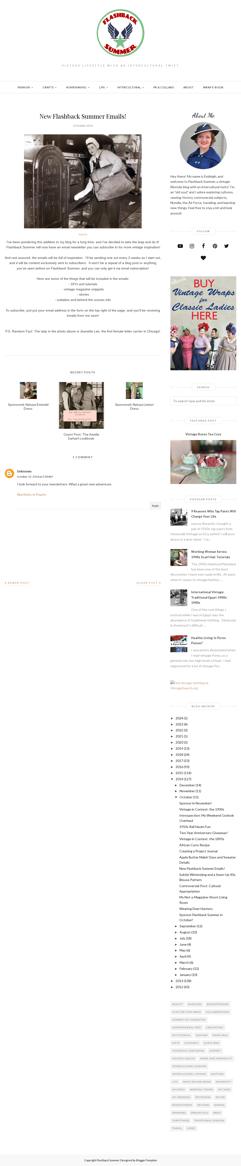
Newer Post (18, 582)
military (178, 1089)
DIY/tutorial (181, 1035)
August (185, 932)
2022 (179, 730)
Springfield (199, 1112)
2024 (179, 718)
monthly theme (201, 1089)
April (183, 956)
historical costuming (188, 1050)
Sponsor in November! (195, 803)
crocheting (214, 1027)
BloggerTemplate (146, 1160)
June (183, 944)
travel (177, 1128)
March (184, 962)
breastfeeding (218, 1004)
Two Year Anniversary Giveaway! (203, 833)
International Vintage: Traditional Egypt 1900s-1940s (209, 597)
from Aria (220, 1035)
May (183, 950)
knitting (217, 1073)
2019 (179, 748)
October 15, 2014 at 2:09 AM (35, 476)
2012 (179, 987)
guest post (211, 1042)
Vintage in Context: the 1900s (201, 809)
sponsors (179, 1112)
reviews (203, 1105)
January (185, 975)
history (215, 1050)
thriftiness (180, 1120)
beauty (177, 1004)
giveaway (192, 1042)
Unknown (24, 471)
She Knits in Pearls (31, 494)
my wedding (181, 1097)
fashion (202, 1035)
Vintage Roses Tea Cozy (203, 434)
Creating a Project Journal (198, 851)
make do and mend (197, 1081)
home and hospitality (216, 1058)
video (191, 1128)
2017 (179, 761)
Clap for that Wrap (186, 1011)
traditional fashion (209, 1120)
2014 (179, 779)
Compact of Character (189, 1019)
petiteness (203, 1097)
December (187, 785)
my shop (224, 1089)
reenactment (182, 1105)
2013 (179, 981)
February (186, 969)
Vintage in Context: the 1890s (201, 839)
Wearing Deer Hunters (196, 909)
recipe (220, 1097)
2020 (179, 742)
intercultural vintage (189, 1073)
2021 (179, 736)
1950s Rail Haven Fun (195, 827)
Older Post (147, 582)
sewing (219, 1105)
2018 (179, 755)
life (175, 1081)
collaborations (217, 1011)
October (186, 797)
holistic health (183, 1058)
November (187, 791)
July (182, 938)
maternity (223, 1081)
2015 (179, 773)
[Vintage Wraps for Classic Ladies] (203, 369)
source (83, 234)
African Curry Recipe (194, 845)
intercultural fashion (189, 1066)
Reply (155, 505)
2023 (179, 724)
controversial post (186, 1027)
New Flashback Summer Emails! (202, 868)
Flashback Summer (108, 1160)
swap (217, 1112)
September (188, 926)
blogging (195, 1004)
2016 (179, 767)
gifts (176, 1042)
